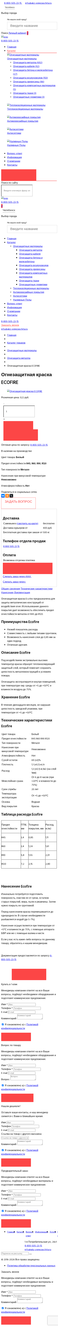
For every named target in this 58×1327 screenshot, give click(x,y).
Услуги (53, 1232)
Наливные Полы (16, 145)
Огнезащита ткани (29, 281)
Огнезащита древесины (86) (28, 82)
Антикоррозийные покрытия (22, 121)
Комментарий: (9, 1018)
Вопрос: (5, 1079)
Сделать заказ (29, 973)
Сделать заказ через (14, 582)
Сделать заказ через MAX (17, 576)
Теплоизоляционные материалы (25, 109)
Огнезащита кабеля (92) (26, 66)
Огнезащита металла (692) (27, 62)
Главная (11, 47)
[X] (11, 495)
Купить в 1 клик (20, 433)
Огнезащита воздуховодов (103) (30, 78)
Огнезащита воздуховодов (33, 265)
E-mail (4, 1012)
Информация (14, 157)
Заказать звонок (19, 173)
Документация (22, 593)
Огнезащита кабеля (30, 254)
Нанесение (7, 593)
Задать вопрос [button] (17, 1098)
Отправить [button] (16, 1162)
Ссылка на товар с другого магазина (21, 1134)
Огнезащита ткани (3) (24, 93)
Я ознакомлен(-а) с (19, 1026)
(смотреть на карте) (27, 523)
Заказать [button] (16, 1037)
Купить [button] (18, 425)
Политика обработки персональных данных (31, 1266)
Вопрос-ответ (14, 153)
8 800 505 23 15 (11, 546)
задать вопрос (18, 501)
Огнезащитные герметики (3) (28, 97)
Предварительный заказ (27, 566)
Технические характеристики (36, 589)
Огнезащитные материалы (22, 59)
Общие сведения (10, 589)
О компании (13, 161)
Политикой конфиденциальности (19, 1026)
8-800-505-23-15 (39, 445)
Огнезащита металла (30, 250)
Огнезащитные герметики (33, 285)
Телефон (7, 1008)
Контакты (12, 165)
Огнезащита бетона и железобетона (31, 260)
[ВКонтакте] (3, 495)
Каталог (11, 51)
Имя (4, 1004)
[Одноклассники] (7, 495)
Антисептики (14, 133)
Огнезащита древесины (32, 269)
